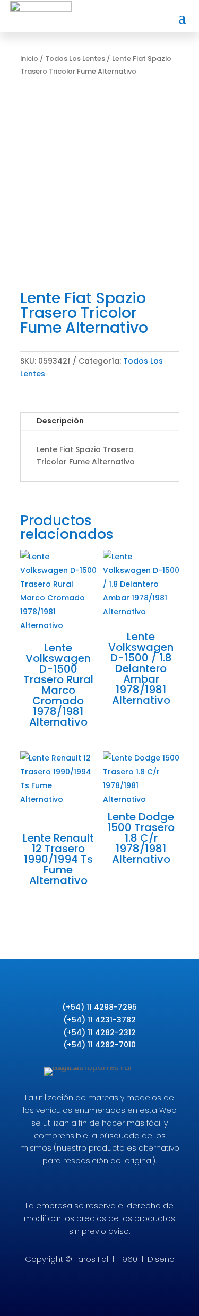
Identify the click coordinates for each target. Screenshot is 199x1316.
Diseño (161, 1259)
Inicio (29, 59)
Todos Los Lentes (75, 59)
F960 (127, 1259)
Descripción (60, 421)
